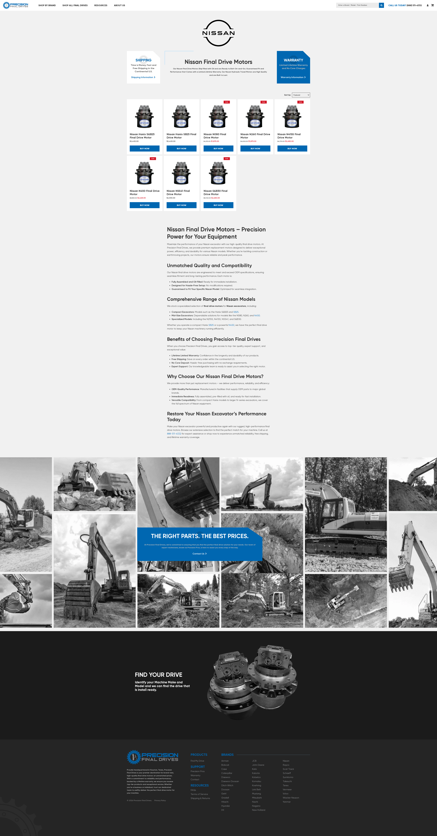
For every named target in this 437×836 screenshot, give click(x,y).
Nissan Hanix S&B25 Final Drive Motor (142, 136)
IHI (222, 810)
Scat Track (288, 769)
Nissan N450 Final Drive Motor (145, 192)
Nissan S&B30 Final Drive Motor (215, 192)
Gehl (223, 793)
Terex (285, 785)
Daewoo (225, 777)
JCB (254, 761)
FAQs (193, 790)
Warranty (195, 775)
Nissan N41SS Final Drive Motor (289, 136)
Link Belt (256, 789)
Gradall (225, 797)
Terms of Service (199, 794)
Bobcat (225, 765)
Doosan (225, 789)
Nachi (255, 802)
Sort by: (287, 95)
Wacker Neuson (291, 797)
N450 (257, 315)
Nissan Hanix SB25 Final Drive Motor (181, 136)
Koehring (256, 785)
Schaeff (287, 773)
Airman (225, 761)
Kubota (256, 773)
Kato (254, 769)
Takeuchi (287, 781)
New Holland (258, 810)
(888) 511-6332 (405, 5)
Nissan (286, 761)
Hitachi (224, 802)
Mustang (256, 793)
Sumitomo (288, 777)
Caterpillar (226, 773)
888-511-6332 (174, 433)
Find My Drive (197, 761)
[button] (47, 5)
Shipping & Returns (200, 798)
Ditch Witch (227, 785)
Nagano (256, 806)
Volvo (285, 793)
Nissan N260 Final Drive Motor (255, 136)
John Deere (258, 765)
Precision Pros (198, 771)
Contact (195, 779)
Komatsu (256, 781)
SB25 (236, 312)
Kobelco (256, 777)
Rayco (286, 765)
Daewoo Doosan (230, 781)
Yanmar (287, 802)
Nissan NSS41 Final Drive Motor (178, 192)
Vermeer (287, 789)
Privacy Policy (160, 800)
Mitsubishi (257, 797)
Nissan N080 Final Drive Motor (215, 136)
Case (224, 769)
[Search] (381, 5)
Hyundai (225, 806)
